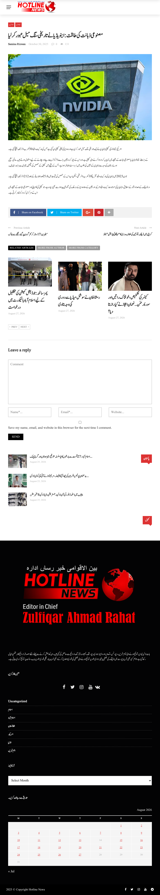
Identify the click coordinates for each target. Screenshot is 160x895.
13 (80, 840)
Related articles (22, 248)
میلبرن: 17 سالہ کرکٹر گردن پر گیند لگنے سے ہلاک (28, 234)
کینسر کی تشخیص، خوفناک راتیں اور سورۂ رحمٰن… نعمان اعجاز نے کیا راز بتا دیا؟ (129, 304)
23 (141, 847)
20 (80, 847)
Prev (14, 327)
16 (141, 840)
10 (18, 840)
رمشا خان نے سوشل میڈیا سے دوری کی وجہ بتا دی (79, 301)
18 (39, 847)
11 (39, 840)
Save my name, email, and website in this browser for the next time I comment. (60, 428)
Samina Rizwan (17, 44)
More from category (83, 248)
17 (18, 847)
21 (100, 847)
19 (59, 847)
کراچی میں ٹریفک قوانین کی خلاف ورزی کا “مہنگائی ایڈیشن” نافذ (127, 234)
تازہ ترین (11, 24)
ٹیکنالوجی (18, 24)
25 (39, 855)
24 (18, 855)
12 (59, 840)
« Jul (11, 871)
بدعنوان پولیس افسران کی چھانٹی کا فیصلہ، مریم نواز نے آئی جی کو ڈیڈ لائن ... (59, 476)
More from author (51, 248)
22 (121, 847)
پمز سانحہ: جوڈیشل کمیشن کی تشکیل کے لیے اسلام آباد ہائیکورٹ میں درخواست (28, 300)
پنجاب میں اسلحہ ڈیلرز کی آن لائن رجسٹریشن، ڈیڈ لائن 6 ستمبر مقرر (56, 494)
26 (59, 855)
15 (121, 840)
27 (80, 855)
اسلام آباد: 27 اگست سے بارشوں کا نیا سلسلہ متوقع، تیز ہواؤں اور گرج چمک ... (61, 456)
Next (24, 327)
